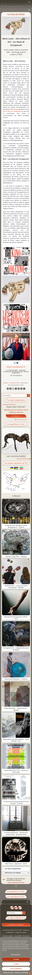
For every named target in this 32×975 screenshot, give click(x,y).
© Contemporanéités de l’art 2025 (12, 930)
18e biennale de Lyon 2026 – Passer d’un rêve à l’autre (16, 771)
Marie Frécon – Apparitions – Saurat (16, 864)
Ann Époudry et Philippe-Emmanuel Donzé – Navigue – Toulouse (16, 802)
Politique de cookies (8, 972)
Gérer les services (15, 954)
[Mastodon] (20, 907)
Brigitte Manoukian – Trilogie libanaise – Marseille (16, 709)
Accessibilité (17, 936)
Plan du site (26, 936)
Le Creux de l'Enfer (16, 14)
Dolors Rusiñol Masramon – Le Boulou (16, 679)
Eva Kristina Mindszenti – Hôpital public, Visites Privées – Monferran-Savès (16, 833)
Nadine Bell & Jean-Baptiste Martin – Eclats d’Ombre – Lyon (16, 740)
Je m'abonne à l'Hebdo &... (16, 925)
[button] (29, 2)
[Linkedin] (12, 907)
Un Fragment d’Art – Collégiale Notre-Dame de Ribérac (16, 649)
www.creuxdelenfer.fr (16, 367)
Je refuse (16, 964)
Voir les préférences (16, 968)
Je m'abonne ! (16, 416)
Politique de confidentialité (21, 972)
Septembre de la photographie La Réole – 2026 (16, 618)
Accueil (5, 383)
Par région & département (16, 400)
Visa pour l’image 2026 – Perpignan (16, 556)
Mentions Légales (8, 936)
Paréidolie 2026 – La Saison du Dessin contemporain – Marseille (16, 587)
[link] (9, 469)
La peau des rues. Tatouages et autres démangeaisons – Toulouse (16, 526)
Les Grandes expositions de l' (16, 463)
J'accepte (16, 959)
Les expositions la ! (16, 424)
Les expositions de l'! (16, 897)
